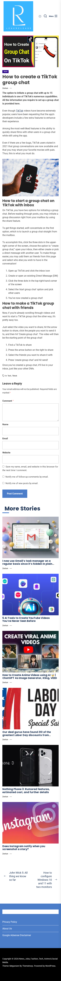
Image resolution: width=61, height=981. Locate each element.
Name (5, 424)
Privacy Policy (9, 921)
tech (9, 376)
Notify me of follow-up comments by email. (26, 476)
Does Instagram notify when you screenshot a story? (23, 847)
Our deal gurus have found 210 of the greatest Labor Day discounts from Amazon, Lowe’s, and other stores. (26, 735)
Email (5, 438)
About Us (7, 928)
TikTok (19, 110)
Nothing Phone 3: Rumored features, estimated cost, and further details (26, 790)
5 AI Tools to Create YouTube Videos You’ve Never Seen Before (26, 619)
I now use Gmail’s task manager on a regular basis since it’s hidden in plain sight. (27, 564)
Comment (8, 401)
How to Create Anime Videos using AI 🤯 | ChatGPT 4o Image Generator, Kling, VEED (29, 676)
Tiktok (14, 376)
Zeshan (5, 88)
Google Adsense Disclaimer (16, 935)
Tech (5, 71)
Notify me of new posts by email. (21, 483)
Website (6, 452)
